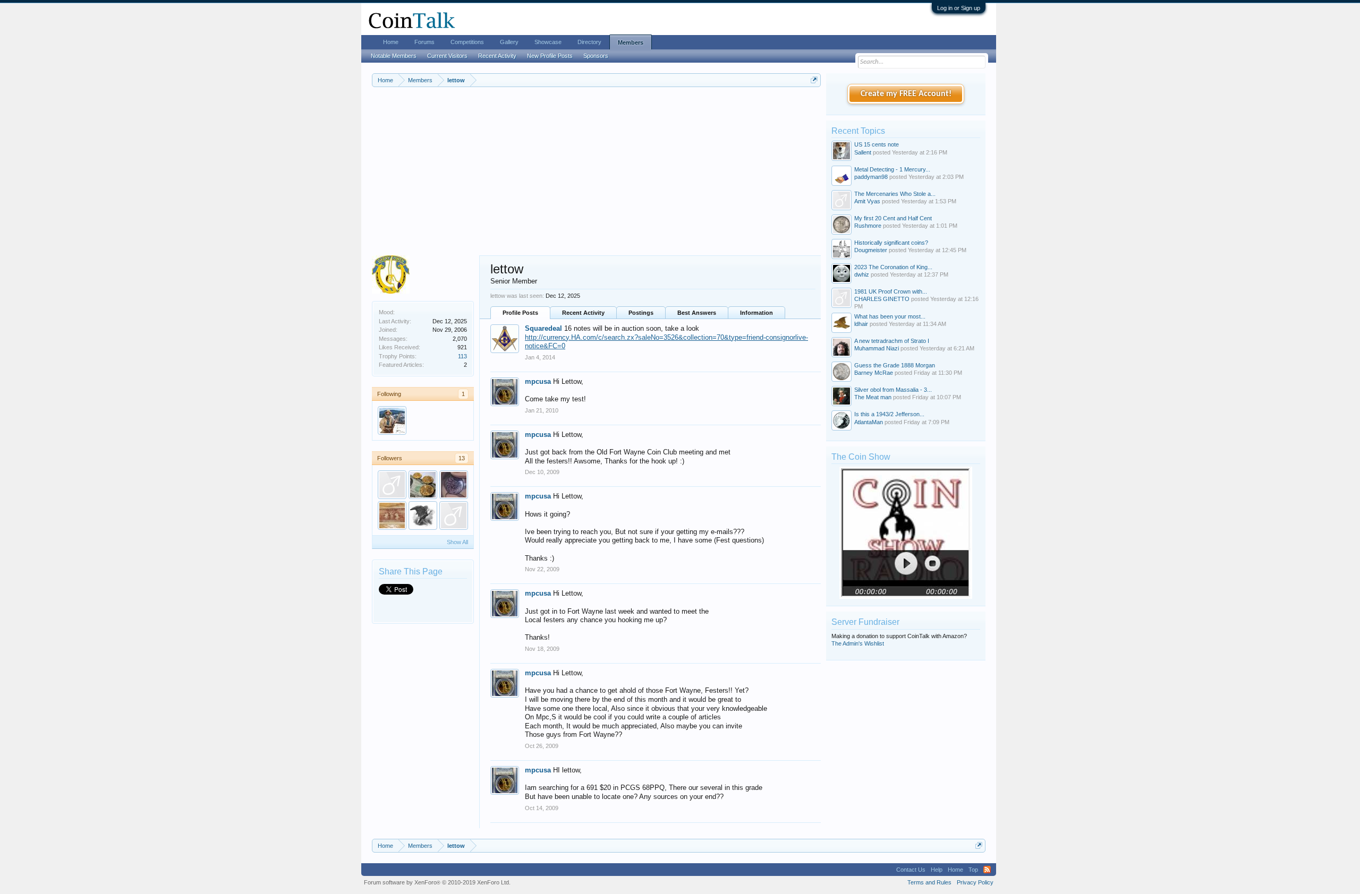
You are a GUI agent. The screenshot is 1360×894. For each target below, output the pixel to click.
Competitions (467, 42)
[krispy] (423, 484)
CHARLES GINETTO (882, 299)
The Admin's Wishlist (857, 643)
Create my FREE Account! (906, 94)
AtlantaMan (868, 422)
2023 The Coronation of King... (893, 267)
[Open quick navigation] (814, 79)
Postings (640, 313)
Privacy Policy (975, 882)
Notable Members (393, 56)
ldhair (861, 324)
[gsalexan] (423, 515)
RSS (987, 869)
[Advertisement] (596, 175)
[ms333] (392, 484)
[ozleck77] (453, 484)
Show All (457, 542)
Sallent (862, 152)
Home (390, 42)
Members (630, 42)
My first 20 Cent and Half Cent (893, 218)
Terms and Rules (929, 882)
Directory (589, 42)
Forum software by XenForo (437, 882)
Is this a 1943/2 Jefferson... (889, 414)
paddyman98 (871, 177)
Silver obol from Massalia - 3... (893, 389)
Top (973, 869)
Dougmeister (870, 250)
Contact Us (910, 869)
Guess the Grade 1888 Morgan (894, 365)
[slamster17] (453, 515)
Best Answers (696, 313)
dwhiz (861, 274)
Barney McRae (873, 372)
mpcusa (538, 381)
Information (756, 313)
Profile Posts (520, 313)
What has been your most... (889, 316)
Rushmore (867, 225)
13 (461, 458)
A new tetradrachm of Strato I (891, 341)
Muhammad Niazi (876, 348)
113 (462, 356)
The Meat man (872, 397)
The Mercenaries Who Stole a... (895, 194)
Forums (424, 42)
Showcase (548, 42)
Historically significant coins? (891, 242)
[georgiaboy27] (392, 515)
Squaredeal (543, 328)
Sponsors (595, 56)
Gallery (509, 42)
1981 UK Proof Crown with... (890, 291)
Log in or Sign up (958, 8)
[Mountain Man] (392, 420)
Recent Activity (583, 313)
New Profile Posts (550, 56)
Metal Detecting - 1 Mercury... (892, 169)
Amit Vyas (867, 201)
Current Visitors (447, 56)
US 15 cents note (876, 144)
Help (936, 869)
